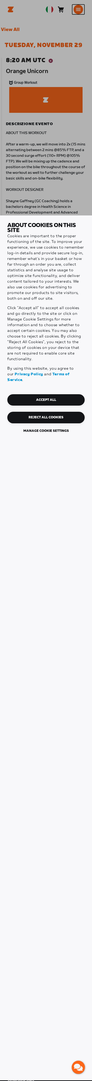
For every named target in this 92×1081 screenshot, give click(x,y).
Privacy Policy (29, 374)
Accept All (46, 400)
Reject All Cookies (46, 417)
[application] (78, 1067)
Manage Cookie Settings (46, 430)
